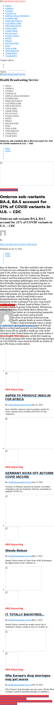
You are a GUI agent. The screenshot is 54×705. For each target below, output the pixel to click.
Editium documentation (17, 15)
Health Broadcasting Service (20, 405)
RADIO (8, 38)
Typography (11, 53)
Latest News (11, 30)
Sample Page (11, 43)
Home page (11, 28)
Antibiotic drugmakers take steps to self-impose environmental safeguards (24, 697)
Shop (7, 45)
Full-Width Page (13, 23)
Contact (9, 10)
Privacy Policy (12, 35)
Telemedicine (12, 51)
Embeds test (11, 18)
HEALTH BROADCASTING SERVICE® (18, 244)
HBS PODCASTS (13, 25)
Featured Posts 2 (13, 20)
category (9, 8)
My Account (11, 33)
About (8, 5)
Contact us (10, 13)
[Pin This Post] (29, 156)
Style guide (11, 48)
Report (8, 40)
